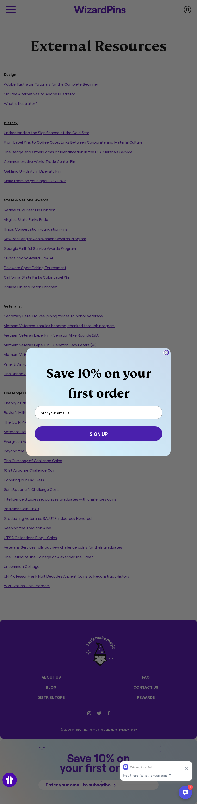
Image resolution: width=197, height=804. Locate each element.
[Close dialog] (166, 352)
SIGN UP (99, 433)
